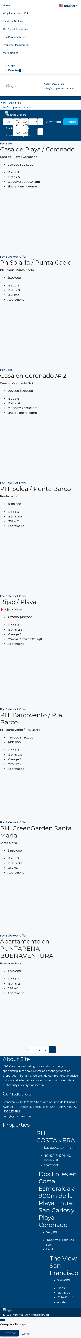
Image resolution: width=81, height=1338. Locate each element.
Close (26, 1334)
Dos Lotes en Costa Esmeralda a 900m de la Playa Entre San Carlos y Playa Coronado (58, 1199)
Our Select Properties (15, 29)
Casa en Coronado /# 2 (33, 375)
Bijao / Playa (18, 602)
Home (6, 5)
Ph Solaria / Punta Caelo (35, 262)
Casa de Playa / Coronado (37, 149)
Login (11, 65)
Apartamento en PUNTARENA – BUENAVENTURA (26, 949)
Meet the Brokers (13, 21)
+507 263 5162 (54, 83)
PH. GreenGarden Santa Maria (36, 831)
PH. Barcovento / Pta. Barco (31, 718)
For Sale (6, 256)
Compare (9, 1333)
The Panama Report (14, 37)
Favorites (14, 70)
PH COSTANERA (55, 1136)
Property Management (16, 45)
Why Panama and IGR (15, 13)
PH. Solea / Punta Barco (35, 488)
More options (10, 52)
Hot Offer (20, 256)
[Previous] (27, 1048)
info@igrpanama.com (59, 88)
